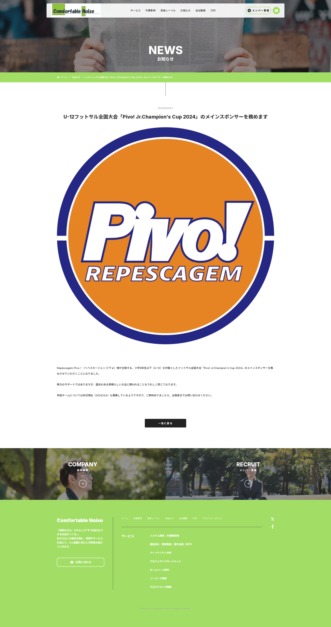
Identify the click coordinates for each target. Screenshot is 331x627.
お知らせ (76, 77)
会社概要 (183, 518)
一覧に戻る (165, 423)
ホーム (125, 518)
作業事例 (137, 518)
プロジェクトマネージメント (165, 561)
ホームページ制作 (159, 569)
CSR (195, 518)
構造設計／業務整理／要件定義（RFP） (171, 544)
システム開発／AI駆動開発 (164, 535)
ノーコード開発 (158, 578)
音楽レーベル (153, 518)
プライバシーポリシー (213, 518)
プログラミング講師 (161, 586)
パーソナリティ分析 (160, 552)
